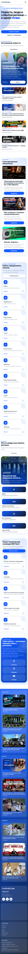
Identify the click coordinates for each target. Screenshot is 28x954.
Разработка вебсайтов (7, 942)
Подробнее (14, 193)
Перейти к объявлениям (14, 35)
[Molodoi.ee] (8, 888)
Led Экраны (4, 948)
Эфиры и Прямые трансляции (8, 944)
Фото (3, 929)
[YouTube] (10, 899)
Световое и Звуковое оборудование (10, 949)
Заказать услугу (14, 551)
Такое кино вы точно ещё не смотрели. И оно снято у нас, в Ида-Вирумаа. (14, 183)
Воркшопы (4, 934)
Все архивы (14, 453)
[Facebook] (3, 899)
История (4, 925)
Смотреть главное (14, 31)
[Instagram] (7, 899)
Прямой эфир (5, 932)
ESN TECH (5, 692)
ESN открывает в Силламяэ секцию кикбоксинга (14, 213)
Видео (3, 931)
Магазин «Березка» (11, 242)
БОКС (4, 756)
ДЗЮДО (5, 820)
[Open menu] (25, 2)
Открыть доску (14, 275)
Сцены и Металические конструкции (10, 946)
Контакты (4, 927)
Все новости (14, 49)
